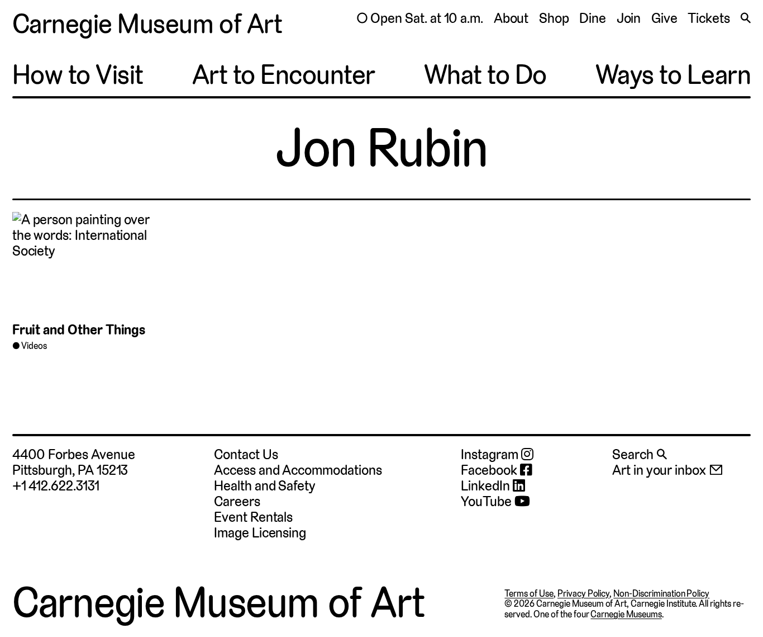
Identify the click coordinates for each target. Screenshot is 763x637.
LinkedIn (486, 486)
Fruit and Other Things (79, 329)
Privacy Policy (583, 594)
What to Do (485, 75)
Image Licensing (260, 532)
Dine (592, 18)
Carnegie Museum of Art (147, 24)
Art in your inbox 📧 (667, 470)
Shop (554, 18)
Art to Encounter (283, 75)
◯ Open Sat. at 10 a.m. (419, 18)
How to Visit (78, 75)
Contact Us (246, 454)
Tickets (709, 18)
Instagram (491, 455)
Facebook (490, 470)
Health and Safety (265, 485)
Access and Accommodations (298, 470)
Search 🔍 (639, 454)
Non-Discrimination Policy (661, 594)
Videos (34, 346)
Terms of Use (529, 594)
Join (629, 18)
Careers (237, 501)
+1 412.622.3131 (55, 485)
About (511, 18)
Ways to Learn (673, 75)
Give (664, 18)
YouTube (487, 501)
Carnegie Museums (625, 614)
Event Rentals (253, 517)
